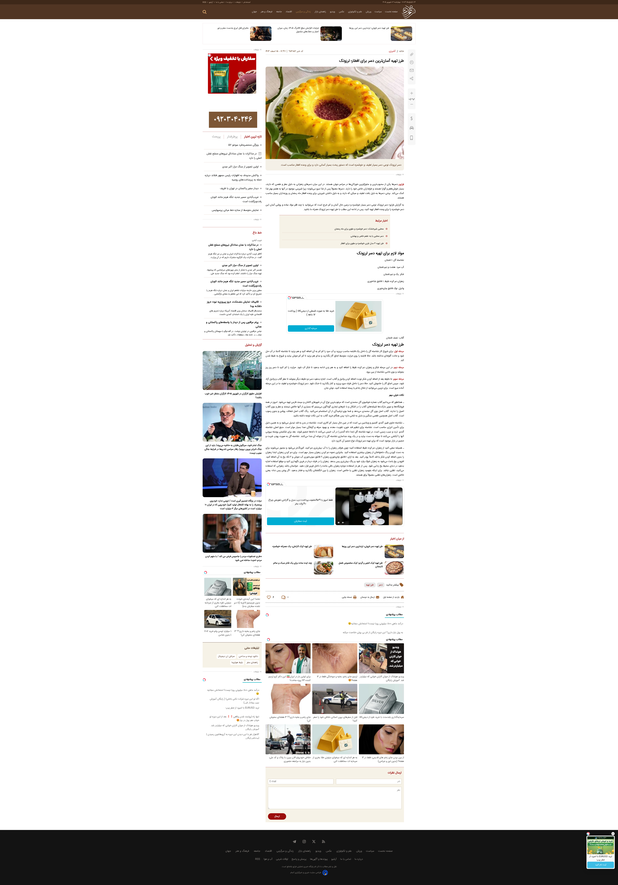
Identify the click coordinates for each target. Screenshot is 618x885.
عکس (342, 12)
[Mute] (343, 522)
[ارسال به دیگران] (412, 70)
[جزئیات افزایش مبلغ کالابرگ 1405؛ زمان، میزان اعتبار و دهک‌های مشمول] (331, 33)
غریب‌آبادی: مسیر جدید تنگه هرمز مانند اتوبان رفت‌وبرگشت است (236, 283)
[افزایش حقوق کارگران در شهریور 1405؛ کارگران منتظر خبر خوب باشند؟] (232, 370)
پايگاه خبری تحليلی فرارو (303, 866)
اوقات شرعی (282, 859)
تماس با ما (220, 2)
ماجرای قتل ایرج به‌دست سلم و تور (232, 28)
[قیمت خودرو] (412, 128)
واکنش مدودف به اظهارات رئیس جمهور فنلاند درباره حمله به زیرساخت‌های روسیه (233, 177)
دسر (381, 585)
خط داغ (257, 233)
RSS (204, 2)
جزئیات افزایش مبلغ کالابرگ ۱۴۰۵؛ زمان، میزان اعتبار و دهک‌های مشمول (298, 29)
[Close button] (613, 833)
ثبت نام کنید (600, 865)
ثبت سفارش (300, 521)
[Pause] (339, 522)
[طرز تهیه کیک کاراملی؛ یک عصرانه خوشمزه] (323, 551)
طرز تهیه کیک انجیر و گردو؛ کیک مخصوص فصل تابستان (361, 564)
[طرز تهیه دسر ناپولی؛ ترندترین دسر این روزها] (401, 33)
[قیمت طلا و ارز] (412, 119)
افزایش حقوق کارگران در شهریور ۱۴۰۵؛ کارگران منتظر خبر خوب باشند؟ (233, 396)
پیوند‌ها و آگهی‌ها (319, 859)
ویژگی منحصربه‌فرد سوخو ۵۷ (244, 145)
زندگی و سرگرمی (303, 12)
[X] (314, 841)
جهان (255, 12)
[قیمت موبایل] (411, 138)
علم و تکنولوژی (355, 12)
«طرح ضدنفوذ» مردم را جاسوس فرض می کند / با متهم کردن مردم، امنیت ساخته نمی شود (233, 558)
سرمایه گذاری (311, 328)
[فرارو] (409, 12)
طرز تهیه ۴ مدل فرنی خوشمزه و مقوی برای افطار (362, 243)
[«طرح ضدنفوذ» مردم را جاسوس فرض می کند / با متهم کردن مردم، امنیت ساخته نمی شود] (232, 533)
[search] (204, 12)
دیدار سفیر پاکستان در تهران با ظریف (239, 188)
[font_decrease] (411, 104)
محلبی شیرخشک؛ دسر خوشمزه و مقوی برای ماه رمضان (359, 229)
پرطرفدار (232, 136)
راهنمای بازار (321, 12)
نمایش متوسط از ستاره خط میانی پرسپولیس (235, 210)
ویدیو (333, 12)
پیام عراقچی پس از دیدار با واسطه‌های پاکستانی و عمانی (234, 324)
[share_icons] (411, 78)
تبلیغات (238, 2)
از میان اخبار (397, 539)
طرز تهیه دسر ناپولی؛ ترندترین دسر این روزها (369, 28)
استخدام (246, 2)
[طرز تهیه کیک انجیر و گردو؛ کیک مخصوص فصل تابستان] (394, 568)
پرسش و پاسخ (299, 859)
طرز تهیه (370, 585)
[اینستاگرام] (304, 841)
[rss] (323, 841)
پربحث (216, 136)
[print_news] (412, 62)
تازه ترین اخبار (253, 136)
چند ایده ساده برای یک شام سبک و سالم (292, 563)
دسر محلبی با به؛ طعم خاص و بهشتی (367, 236)
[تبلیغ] (233, 120)
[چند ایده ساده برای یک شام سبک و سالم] (323, 568)
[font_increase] (411, 93)
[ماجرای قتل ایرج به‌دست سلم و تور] (261, 33)
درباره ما (229, 2)
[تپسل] (289, 297)
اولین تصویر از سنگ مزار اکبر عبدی (240, 167)
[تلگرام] (294, 841)
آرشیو (211, 2)
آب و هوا (268, 859)
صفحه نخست (391, 12)
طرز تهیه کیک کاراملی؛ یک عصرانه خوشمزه (292, 546)
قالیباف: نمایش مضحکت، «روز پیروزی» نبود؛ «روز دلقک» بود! (234, 304)
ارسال (277, 816)
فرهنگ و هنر (267, 12)
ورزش (368, 12)
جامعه (279, 12)
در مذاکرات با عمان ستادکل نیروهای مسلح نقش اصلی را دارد (235, 247)
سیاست (378, 12)
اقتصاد (289, 12)
